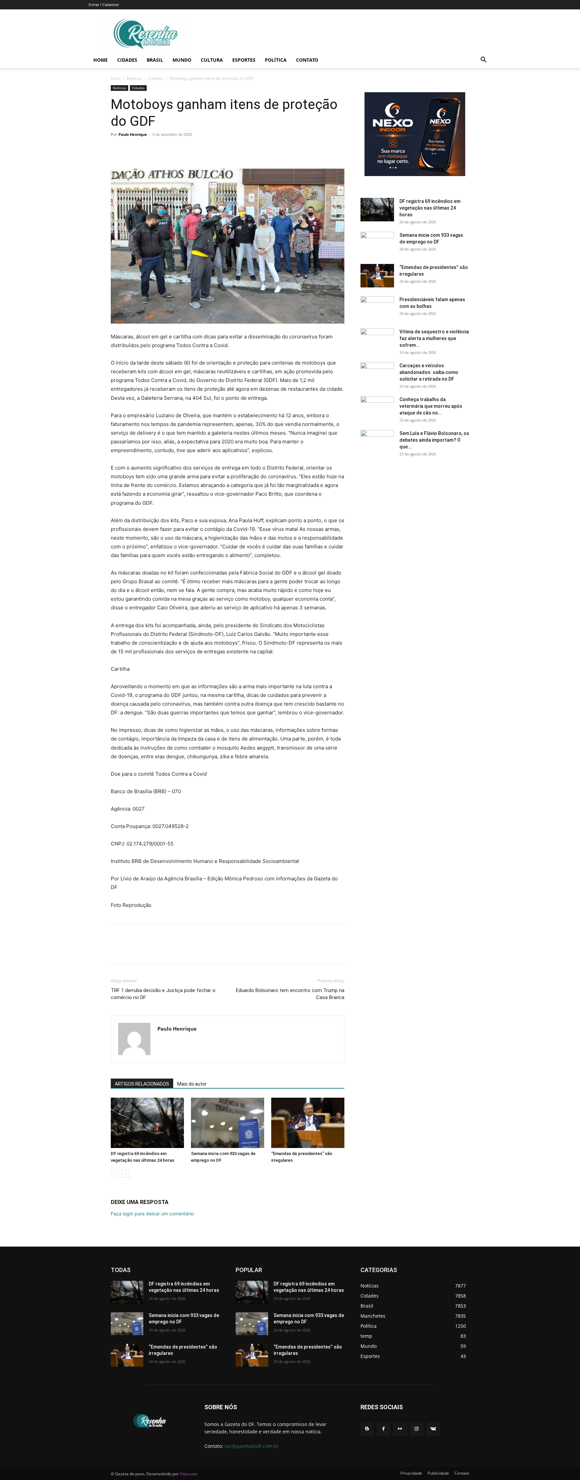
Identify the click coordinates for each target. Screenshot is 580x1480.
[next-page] (126, 1173)
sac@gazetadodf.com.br (252, 1446)
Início (115, 78)
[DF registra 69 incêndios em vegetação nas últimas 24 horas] (147, 1123)
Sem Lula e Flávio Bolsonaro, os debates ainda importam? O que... (434, 440)
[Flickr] (399, 1428)
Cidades (127, 60)
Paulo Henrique (132, 134)
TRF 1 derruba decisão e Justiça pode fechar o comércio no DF (163, 993)
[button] (483, 60)
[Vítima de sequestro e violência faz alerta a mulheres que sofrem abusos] (377, 340)
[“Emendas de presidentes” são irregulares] (307, 1123)
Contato (307, 60)
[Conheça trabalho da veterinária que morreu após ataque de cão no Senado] (377, 408)
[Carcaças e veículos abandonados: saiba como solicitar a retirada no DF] (377, 374)
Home (100, 60)
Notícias (134, 78)
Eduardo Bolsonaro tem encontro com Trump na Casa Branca (290, 993)
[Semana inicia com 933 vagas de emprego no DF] (227, 1123)
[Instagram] (416, 1428)
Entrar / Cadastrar (104, 4)
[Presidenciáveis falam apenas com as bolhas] (377, 308)
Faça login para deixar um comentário (152, 1213)
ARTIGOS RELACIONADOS (142, 1084)
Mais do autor (192, 1084)
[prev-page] (115, 1173)
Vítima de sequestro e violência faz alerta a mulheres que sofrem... (434, 338)
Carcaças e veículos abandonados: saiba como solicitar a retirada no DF (428, 372)
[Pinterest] (148, 149)
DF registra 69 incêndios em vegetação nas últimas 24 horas (430, 208)
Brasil (155, 60)
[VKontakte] (433, 1428)
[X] (133, 149)
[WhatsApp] (164, 149)
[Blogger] (367, 1428)
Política (276, 60)
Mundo (182, 60)
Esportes (243, 60)
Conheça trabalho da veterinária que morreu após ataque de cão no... (430, 406)
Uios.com (188, 1474)
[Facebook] (117, 149)
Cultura (212, 60)
